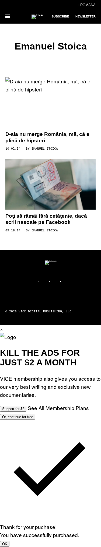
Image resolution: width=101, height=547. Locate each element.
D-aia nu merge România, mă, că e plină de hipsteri (47, 137)
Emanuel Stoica (45, 148)
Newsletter (85, 16)
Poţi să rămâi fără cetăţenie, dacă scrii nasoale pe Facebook (46, 219)
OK (4, 544)
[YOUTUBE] (67, 281)
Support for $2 (13, 409)
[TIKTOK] (56, 281)
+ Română (86, 5)
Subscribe (60, 16)
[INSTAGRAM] (45, 281)
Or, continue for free (17, 417)
